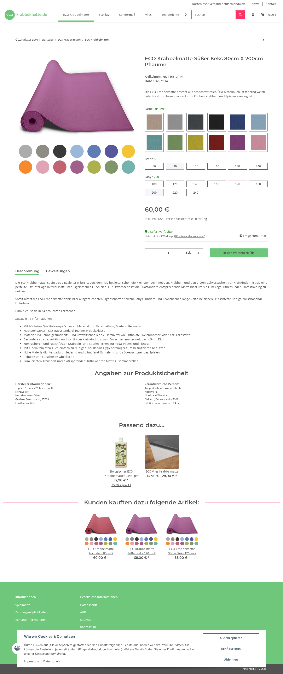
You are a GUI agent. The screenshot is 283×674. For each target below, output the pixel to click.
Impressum (31, 661)
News (255, 4)
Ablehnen (231, 659)
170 (240, 184)
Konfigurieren (231, 648)
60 (155, 166)
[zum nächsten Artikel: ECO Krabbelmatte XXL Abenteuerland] (263, 39)
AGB (83, 612)
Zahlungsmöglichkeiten (31, 612)
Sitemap (86, 620)
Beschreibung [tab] (27, 271)
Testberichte (170, 15)
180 (240, 166)
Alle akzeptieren (231, 638)
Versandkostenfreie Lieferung (186, 219)
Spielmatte (22, 605)
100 (156, 184)
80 (176, 166)
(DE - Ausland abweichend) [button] (189, 236)
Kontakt (271, 4)
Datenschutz (51, 661)
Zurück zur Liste (28, 39)
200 (156, 192)
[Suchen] (240, 14)
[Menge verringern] (149, 252)
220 (177, 192)
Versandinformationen (31, 620)
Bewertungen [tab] (58, 271)
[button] (253, 14)
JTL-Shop (261, 668)
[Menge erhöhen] (198, 252)
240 (261, 166)
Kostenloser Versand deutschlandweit (218, 4)
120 (198, 166)
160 (219, 166)
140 (198, 184)
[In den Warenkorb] (18, 53)
